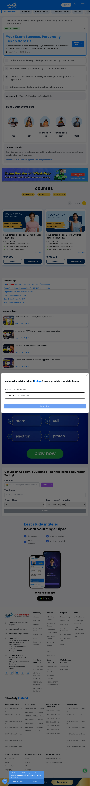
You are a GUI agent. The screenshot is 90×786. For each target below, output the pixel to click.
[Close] (87, 375)
